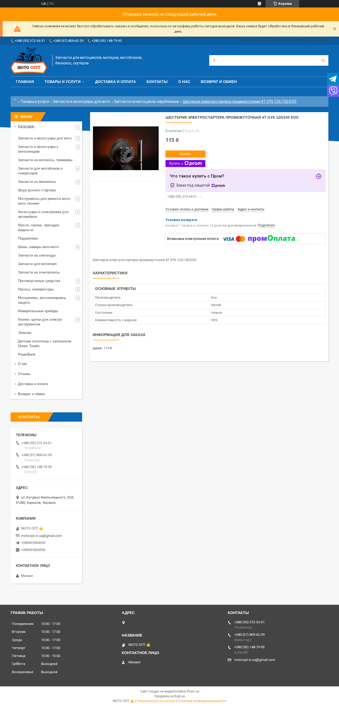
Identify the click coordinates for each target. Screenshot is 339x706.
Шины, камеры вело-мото (38, 247)
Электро (24, 333)
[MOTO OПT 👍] (29, 60)
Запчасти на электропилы (39, 272)
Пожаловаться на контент (156, 701)
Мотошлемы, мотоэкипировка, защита (42, 300)
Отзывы (24, 374)
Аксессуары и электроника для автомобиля (43, 214)
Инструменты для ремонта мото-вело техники (44, 201)
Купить (185, 154)
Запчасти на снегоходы (37, 255)
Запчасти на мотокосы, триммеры (45, 160)
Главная (25, 82)
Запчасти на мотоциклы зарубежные (146, 101)
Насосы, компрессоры (35, 289)
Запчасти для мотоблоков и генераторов (40, 170)
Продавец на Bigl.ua (169, 696)
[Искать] (323, 60)
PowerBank (26, 354)
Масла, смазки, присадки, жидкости (39, 227)
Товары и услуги (62, 82)
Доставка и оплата (115, 82)
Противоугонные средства (39, 281)
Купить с (176, 163)
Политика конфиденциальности (202, 701)
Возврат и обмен (219, 82)
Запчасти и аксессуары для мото (81, 101)
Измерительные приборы (38, 311)
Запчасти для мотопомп (37, 264)
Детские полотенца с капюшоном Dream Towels (44, 343)
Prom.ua (193, 691)
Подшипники (28, 238)
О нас (184, 82)
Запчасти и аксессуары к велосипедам (38, 149)
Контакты (157, 82)
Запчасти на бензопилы (37, 182)
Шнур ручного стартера (37, 190)
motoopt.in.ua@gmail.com (41, 536)
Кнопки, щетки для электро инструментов (40, 321)
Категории (26, 126)
